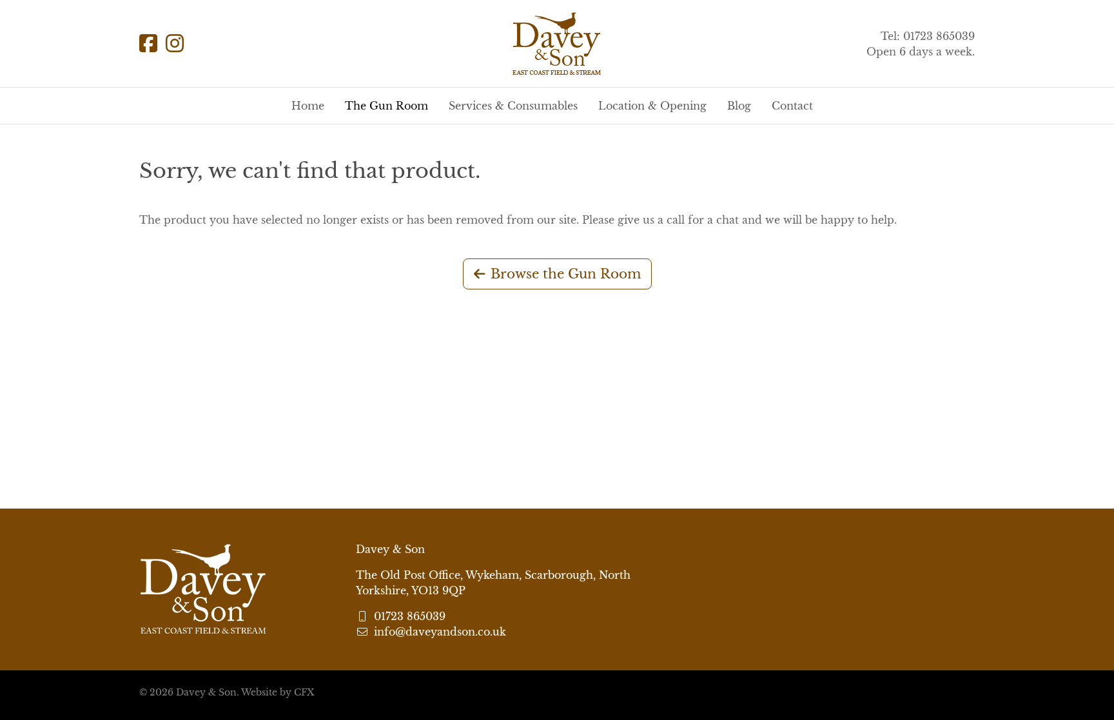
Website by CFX (277, 692)
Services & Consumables (513, 105)
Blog (739, 105)
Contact (792, 105)
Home (307, 105)
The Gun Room (386, 105)
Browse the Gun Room (566, 274)
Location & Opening (652, 105)
